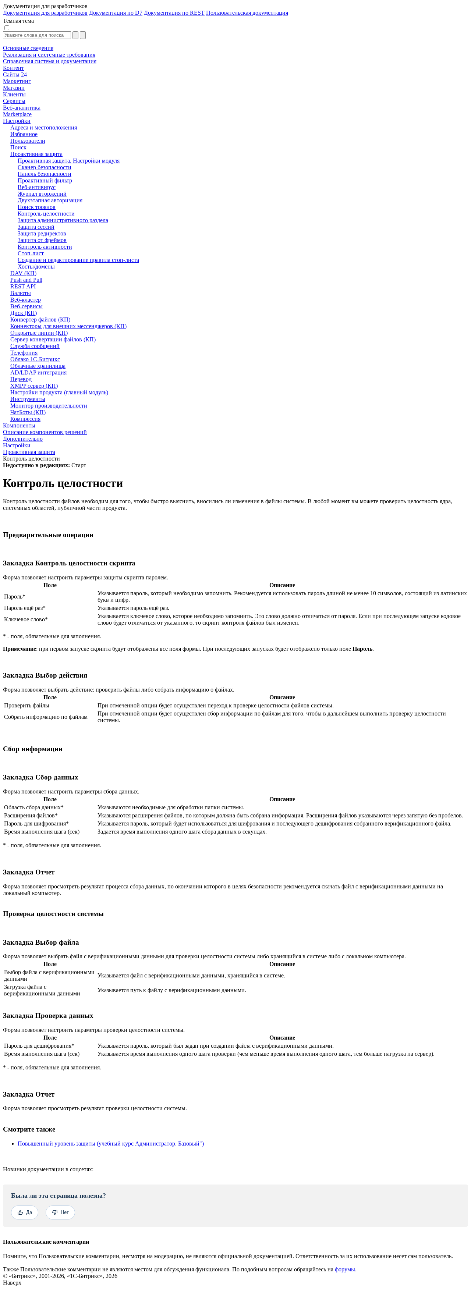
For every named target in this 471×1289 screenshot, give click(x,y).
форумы (345, 1269)
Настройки (17, 445)
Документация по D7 (115, 13)
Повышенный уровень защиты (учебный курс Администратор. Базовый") (111, 1143)
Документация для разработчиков (45, 13)
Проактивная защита (29, 452)
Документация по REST (174, 13)
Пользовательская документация (247, 13)
